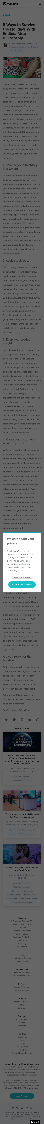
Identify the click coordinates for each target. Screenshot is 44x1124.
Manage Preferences (22, 577)
